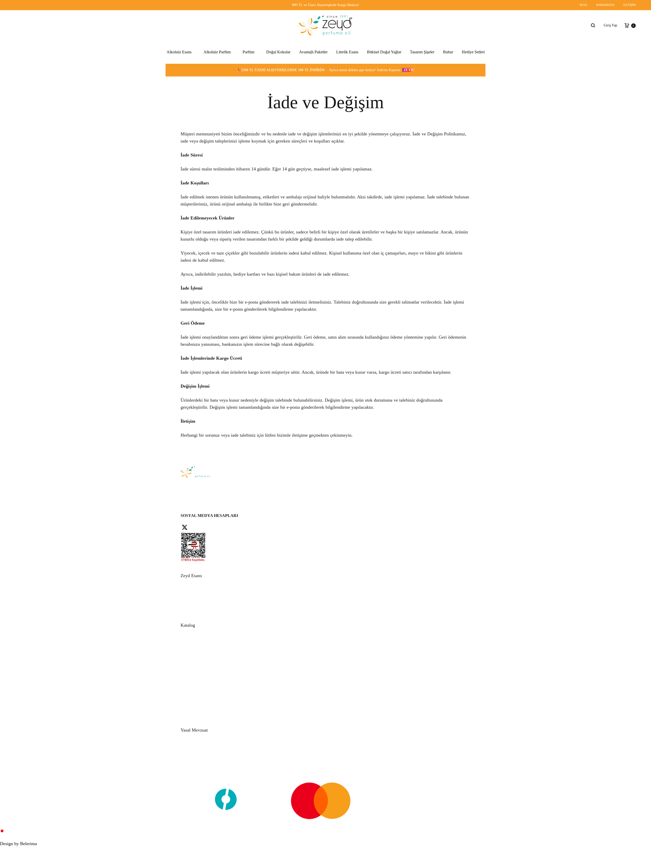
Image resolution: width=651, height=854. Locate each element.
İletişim (629, 4)
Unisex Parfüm (249, 81)
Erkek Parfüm (248, 105)
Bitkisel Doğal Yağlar (384, 52)
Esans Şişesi (196, 711)
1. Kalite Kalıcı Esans (182, 117)
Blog (583, 4)
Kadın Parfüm (248, 93)
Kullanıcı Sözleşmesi (203, 749)
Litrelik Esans (347, 52)
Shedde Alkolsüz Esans (183, 93)
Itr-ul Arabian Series (181, 105)
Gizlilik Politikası (201, 744)
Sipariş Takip (197, 600)
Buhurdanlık (197, 705)
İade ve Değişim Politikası (207, 760)
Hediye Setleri (473, 52)
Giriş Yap (610, 25)
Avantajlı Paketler (313, 52)
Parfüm (248, 52)
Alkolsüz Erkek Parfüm (216, 81)
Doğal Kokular (278, 52)
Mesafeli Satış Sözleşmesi (206, 755)
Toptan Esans (197, 650)
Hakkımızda (605, 4)
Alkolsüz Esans (179, 52)
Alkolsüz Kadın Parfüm (216, 93)
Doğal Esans (197, 694)
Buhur (448, 52)
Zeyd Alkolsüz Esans (182, 81)
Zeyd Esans (218, 779)
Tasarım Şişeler (422, 52)
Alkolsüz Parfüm (217, 52)
